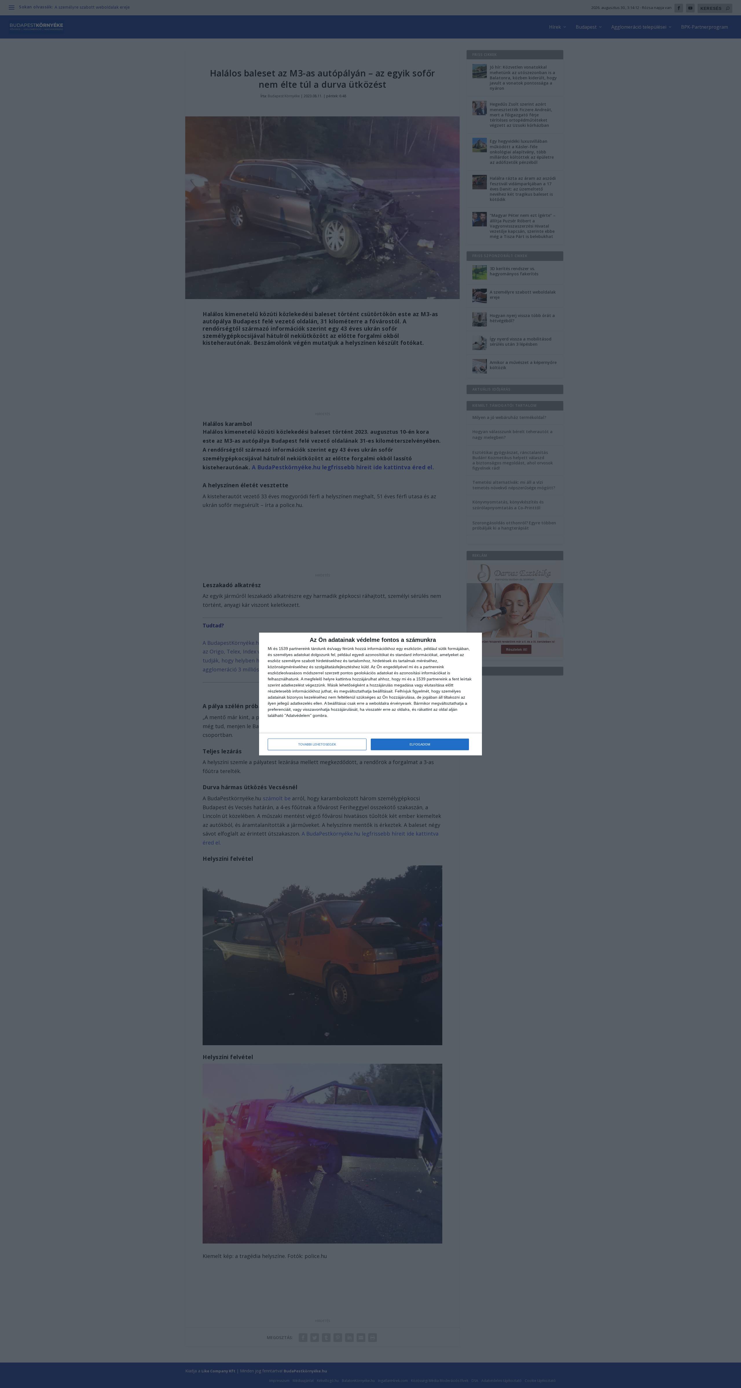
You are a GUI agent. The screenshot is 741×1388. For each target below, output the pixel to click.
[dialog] (370, 694)
